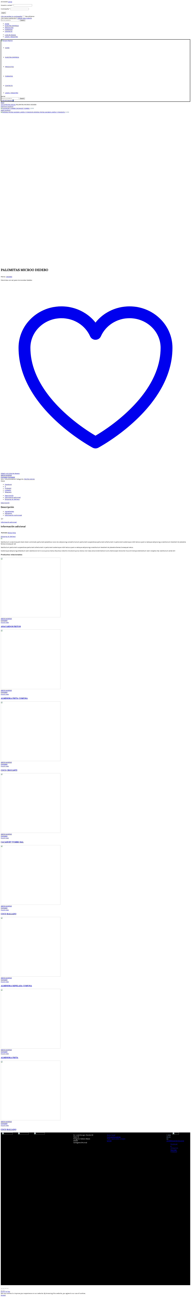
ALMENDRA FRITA (9, 1057)
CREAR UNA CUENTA (24, 18)
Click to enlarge (6, 265)
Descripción (5, 503)
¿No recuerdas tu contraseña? (11, 16)
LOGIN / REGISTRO (11, 37)
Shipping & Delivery (8, 536)
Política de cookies (114, 1137)
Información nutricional (13, 515)
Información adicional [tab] (13, 497)
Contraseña (5, 9)
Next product (5, 110)
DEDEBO (9, 277)
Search (22, 20)
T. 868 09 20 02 (168, 1137)
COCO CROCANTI (9, 770)
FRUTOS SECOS (10, 105)
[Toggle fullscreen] (5, 1288)
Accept (3, 1295)
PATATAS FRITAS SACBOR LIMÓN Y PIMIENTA (49, 112)
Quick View (5, 622)
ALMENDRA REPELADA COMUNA (16, 986)
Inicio (3, 105)
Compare (4, 477)
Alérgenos (8, 513)
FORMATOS (9, 29)
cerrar (10, 2)
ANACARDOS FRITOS (11, 626)
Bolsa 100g (12, 533)
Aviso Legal (111, 1135)
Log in (3, 12)
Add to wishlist (6, 475)
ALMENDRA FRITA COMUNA (14, 698)
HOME (7, 24)
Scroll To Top (5, 1291)
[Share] (3, 1288)
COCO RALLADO (8, 914)
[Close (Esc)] (1, 1288)
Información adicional (9, 522)
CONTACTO (8, 31)
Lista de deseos (10, 35)
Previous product (7, 106)
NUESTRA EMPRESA (12, 26)
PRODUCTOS (9, 28)
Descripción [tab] (9, 495)
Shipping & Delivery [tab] (12, 499)
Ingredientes (9, 511)
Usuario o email (7, 5)
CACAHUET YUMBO (23, 108)
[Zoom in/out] (7, 1288)
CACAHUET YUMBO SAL (12, 842)
